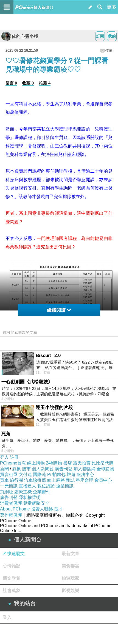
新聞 (4, 468)
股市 (26, 468)
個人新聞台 (43, 468)
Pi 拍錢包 (56, 474)
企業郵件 (41, 491)
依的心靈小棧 (25, 36)
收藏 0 (28, 83)
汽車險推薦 (35, 480)
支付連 (25, 474)
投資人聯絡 (42, 509)
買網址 (6, 491)
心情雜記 (11, 566)
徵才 (58, 509)
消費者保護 (11, 503)
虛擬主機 (23, 491)
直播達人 (27, 486)
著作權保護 (11, 515)
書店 (67, 463)
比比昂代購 (103, 463)
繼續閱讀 (56, 310)
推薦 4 (44, 83)
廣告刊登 (63, 468)
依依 (109, 50)
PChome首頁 (13, 463)
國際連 (39, 474)
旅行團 (16, 480)
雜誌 (70, 480)
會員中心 (103, 480)
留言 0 (11, 83)
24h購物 (54, 463)
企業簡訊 (65, 486)
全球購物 (105, 468)
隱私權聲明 (30, 497)
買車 (4, 480)
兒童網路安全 (36, 503)
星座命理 (84, 480)
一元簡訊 (9, 486)
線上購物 (36, 463)
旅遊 (71, 474)
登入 (4, 457)
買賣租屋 (9, 474)
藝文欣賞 (11, 578)
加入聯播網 (84, 468)
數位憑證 (46, 486)
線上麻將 (56, 480)
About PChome (15, 509)
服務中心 (85, 474)
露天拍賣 (82, 463)
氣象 (16, 468)
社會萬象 (11, 590)
